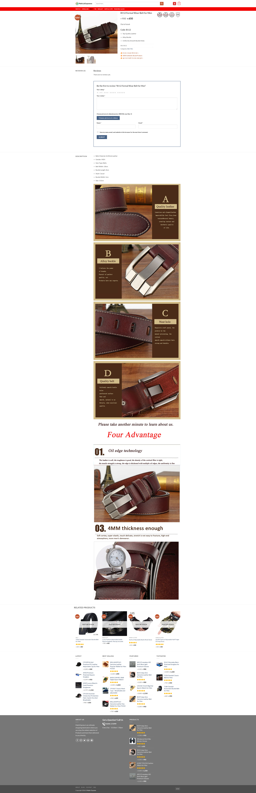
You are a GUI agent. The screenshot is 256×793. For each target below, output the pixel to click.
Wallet (100, 9)
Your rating (101, 89)
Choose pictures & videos (108, 118)
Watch (78, 9)
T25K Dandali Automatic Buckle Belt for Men (87, 640)
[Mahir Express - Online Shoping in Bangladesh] (84, 3)
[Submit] (161, 3)
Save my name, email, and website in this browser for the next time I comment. (124, 132)
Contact (89, 787)
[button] (174, 3)
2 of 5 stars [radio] (101, 92)
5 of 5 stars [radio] (120, 92)
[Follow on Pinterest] (91, 740)
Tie (95, 9)
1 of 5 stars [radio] (97, 92)
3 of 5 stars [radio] (105, 92)
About (78, 787)
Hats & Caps (108, 9)
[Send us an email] (88, 740)
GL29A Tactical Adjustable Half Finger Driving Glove (167, 640)
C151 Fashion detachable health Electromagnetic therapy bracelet (112, 640)
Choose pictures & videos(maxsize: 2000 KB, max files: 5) (114, 114)
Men (131, 49)
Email (140, 123)
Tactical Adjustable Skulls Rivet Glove (140, 640)
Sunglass (85, 9)
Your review (101, 96)
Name (99, 123)
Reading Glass (119, 9)
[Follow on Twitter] (84, 740)
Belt (91, 9)
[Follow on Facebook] (77, 740)
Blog (83, 787)
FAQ (94, 787)
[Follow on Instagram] (81, 740)
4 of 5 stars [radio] (112, 92)
